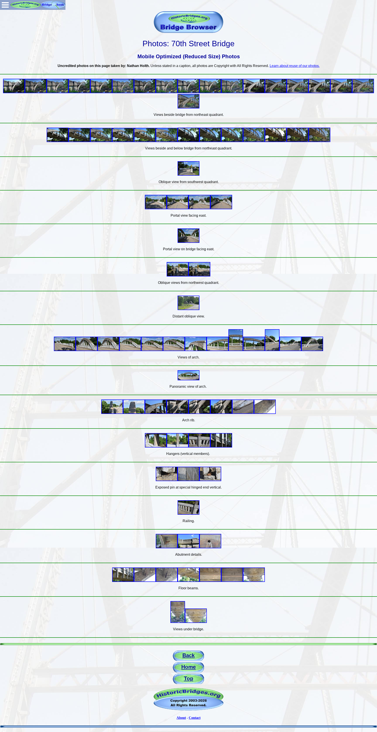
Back (188, 655)
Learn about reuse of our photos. (295, 66)
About (181, 718)
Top (188, 678)
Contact (194, 718)
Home (188, 667)
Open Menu (5, 5)
